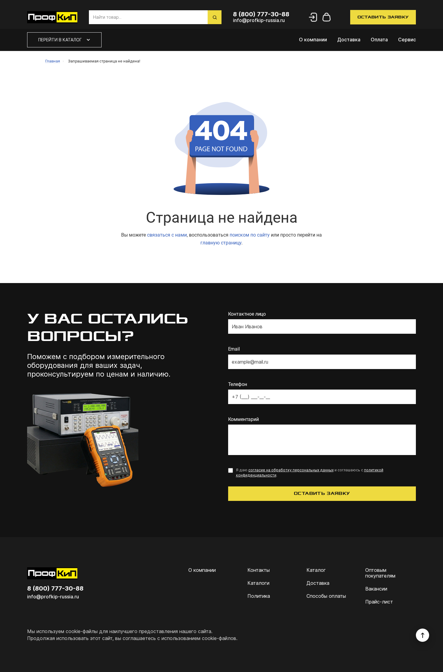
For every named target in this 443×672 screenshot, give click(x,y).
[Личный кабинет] (312, 17)
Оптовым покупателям (380, 573)
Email (234, 349)
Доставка (348, 40)
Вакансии (376, 589)
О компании (313, 40)
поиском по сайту (250, 235)
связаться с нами (167, 235)
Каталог (316, 570)
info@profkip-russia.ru (53, 597)
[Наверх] (422, 635)
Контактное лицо (247, 314)
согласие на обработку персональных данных (291, 470)
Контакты (258, 570)
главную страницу (220, 243)
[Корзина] (326, 17)
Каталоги (258, 583)
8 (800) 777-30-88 (55, 588)
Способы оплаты (326, 596)
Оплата (379, 40)
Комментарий (243, 419)
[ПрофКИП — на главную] (52, 17)
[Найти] (215, 17)
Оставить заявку (383, 17)
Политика (258, 596)
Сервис (407, 40)
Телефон (237, 384)
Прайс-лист (379, 602)
